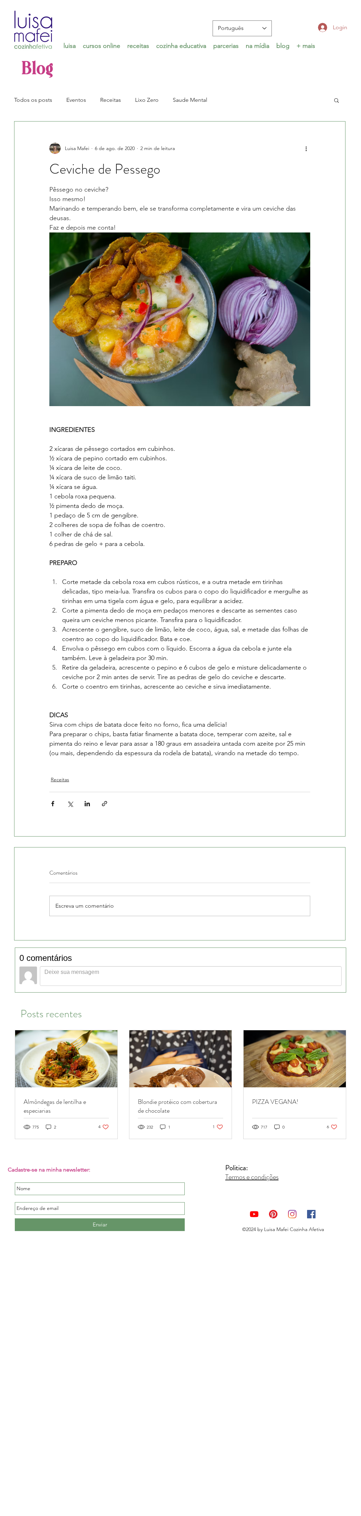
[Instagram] (292, 1214)
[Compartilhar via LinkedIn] (87, 803)
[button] (101, 45)
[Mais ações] (306, 148)
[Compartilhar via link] (104, 803)
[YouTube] (254, 1214)
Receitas (110, 100)
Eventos (76, 100)
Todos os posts (33, 100)
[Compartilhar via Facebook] (52, 803)
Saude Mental (190, 100)
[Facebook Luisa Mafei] (311, 1214)
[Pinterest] (273, 1214)
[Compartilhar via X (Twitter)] (70, 803)
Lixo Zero (147, 100)
